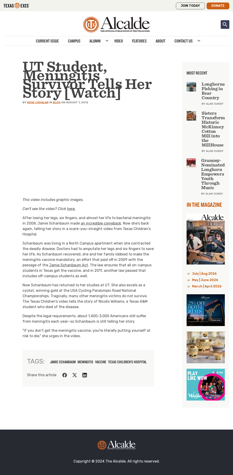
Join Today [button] (190, 6)
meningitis (85, 362)
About (160, 41)
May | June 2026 (205, 280)
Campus (74, 41)
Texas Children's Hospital (127, 362)
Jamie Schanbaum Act (68, 265)
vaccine (100, 362)
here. (71, 209)
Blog (57, 102)
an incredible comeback (101, 223)
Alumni (95, 41)
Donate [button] (218, 6)
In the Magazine (204, 204)
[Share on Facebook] (64, 375)
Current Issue (47, 41)
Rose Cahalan (37, 102)
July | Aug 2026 (204, 274)
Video (118, 41)
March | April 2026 (207, 286)
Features (139, 41)
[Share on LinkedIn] (84, 375)
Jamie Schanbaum (63, 362)
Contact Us (183, 41)
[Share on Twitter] (74, 375)
